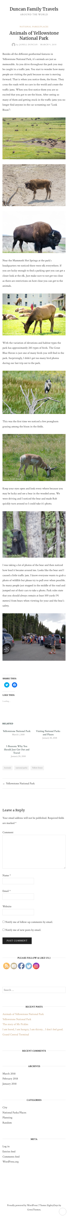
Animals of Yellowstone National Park (23, 1014)
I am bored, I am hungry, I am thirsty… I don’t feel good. (32, 1029)
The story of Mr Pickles (15, 1024)
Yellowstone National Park (17, 731)
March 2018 (9, 1073)
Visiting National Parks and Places (48, 733)
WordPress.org (10, 1161)
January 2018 (9, 1084)
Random (7, 1123)
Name (6, 875)
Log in (6, 1146)
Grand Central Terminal (15, 1034)
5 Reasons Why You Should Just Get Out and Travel (16, 750)
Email (6, 891)
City (4, 1107)
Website (6, 906)
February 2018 (10, 1078)
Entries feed (8, 1151)
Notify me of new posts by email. (23, 930)
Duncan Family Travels (34, 9)
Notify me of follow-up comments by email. (29, 922)
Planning (7, 1117)
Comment (7, 832)
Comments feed (10, 1157)
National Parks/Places (34, 26)
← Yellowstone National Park (18, 783)
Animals (7, 767)
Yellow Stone (37, 767)
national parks (21, 767)
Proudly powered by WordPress (22, 1205)
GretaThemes (33, 1209)
